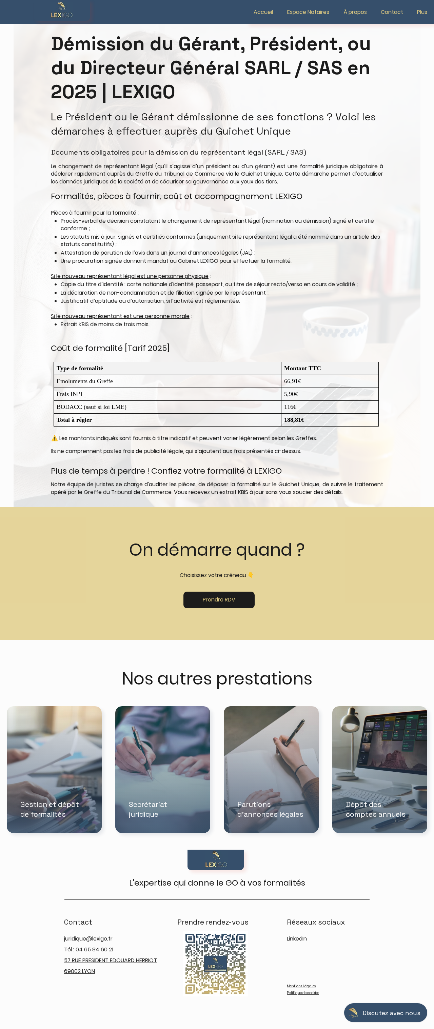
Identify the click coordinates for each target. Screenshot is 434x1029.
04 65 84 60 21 (94, 949)
